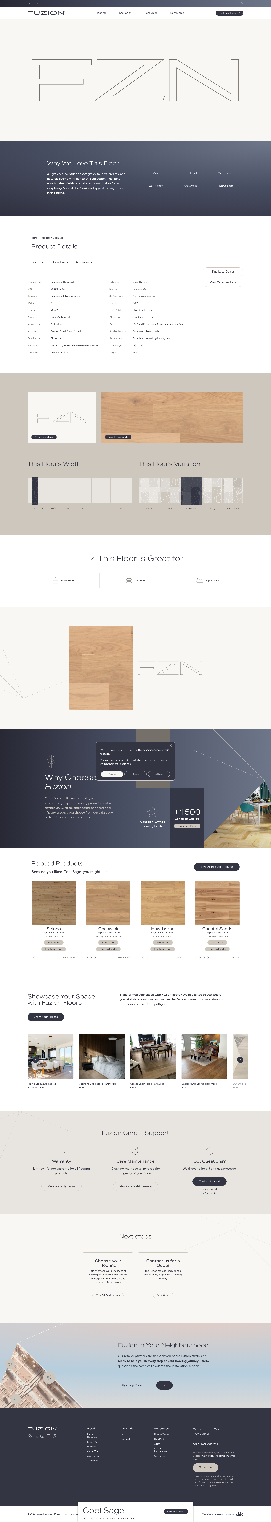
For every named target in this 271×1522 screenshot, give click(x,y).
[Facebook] (30, 1436)
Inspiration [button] (125, 13)
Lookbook (125, 1439)
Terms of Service (227, 1456)
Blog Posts (159, 1439)
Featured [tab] (37, 262)
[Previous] (36, 1060)
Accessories (93, 1456)
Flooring (92, 1428)
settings (126, 764)
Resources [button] (150, 13)
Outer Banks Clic (141, 282)
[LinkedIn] (48, 1436)
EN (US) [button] (31, 3)
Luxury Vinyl (93, 1442)
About (157, 1444)
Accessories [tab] (83, 262)
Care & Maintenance (160, 1449)
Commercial (177, 13)
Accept (112, 774)
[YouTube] (42, 1436)
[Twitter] (36, 1436)
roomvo (124, 1434)
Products (45, 238)
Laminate (91, 1447)
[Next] (240, 1060)
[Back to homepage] (46, 13)
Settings (159, 774)
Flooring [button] (101, 13)
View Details (54, 942)
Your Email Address (205, 1444)
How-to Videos (161, 1434)
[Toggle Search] (241, 3)
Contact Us (159, 1456)
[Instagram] (55, 1436)
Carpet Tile (92, 1451)
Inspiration (128, 1428)
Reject (135, 774)
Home (34, 238)
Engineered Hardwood (92, 1435)
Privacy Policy (207, 1456)
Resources (161, 1428)
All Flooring (92, 1461)
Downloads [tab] (60, 262)
